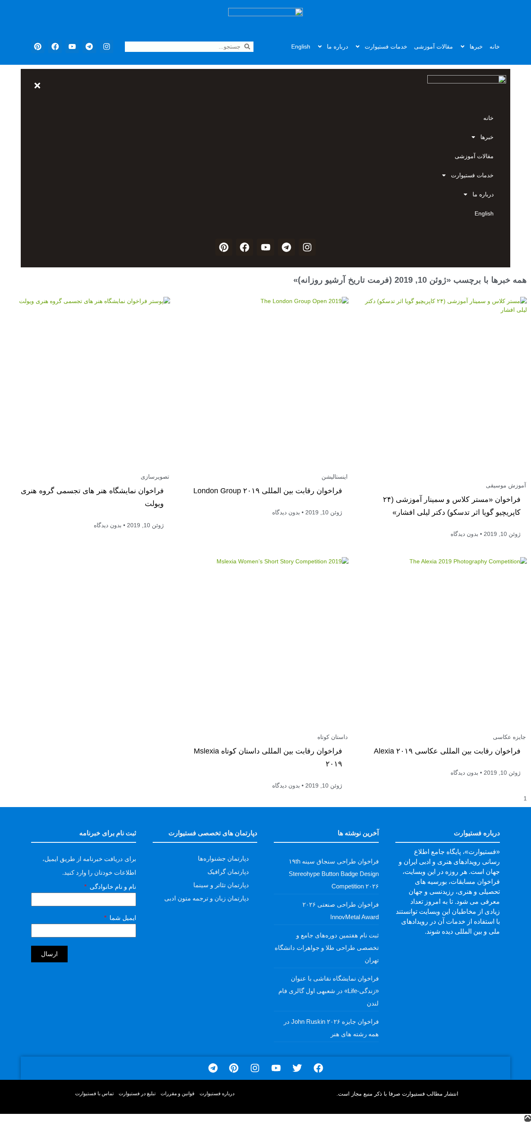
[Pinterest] (37, 46)
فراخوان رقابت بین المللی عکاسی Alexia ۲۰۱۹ (447, 751)
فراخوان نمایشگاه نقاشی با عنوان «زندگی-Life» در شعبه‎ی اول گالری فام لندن (328, 991)
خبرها (476, 46)
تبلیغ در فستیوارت (137, 1093)
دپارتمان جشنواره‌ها (223, 858)
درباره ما (337, 46)
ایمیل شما (122, 918)
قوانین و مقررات (178, 1093)
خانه (495, 46)
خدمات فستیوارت (386, 46)
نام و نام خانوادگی (112, 886)
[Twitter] (297, 1068)
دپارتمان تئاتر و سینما (221, 884)
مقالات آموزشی (433, 46)
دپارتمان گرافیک (228, 871)
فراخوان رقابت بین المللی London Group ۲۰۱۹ (267, 491)
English (300, 46)
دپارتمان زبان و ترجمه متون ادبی (206, 898)
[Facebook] (54, 46)
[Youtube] (72, 46)
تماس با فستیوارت (94, 1093)
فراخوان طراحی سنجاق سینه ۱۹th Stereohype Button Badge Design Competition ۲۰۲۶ (334, 874)
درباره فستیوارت (217, 1093)
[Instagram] (106, 46)
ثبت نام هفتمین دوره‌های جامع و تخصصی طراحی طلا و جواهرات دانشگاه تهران (327, 948)
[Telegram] (89, 46)
